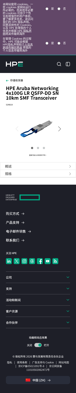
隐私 (9, 362)
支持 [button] (9, 288)
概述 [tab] (8, 166)
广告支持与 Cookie (43, 362)
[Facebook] (40, 261)
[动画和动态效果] (38, 345)
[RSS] (55, 261)
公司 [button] (9, 277)
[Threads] (32, 261)
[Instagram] (24, 261)
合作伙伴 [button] (12, 322)
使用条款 (22, 362)
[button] (59, 63)
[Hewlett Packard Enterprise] (14, 64)
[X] (17, 261)
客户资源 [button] (12, 311)
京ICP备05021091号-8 (31, 366)
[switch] (38, 345)
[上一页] (18, 128)
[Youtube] (48, 261)
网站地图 (64, 362)
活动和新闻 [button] (13, 300)
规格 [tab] (8, 173)
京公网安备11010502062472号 (44, 368)
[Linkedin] (9, 261)
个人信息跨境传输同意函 (18, 46)
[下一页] (57, 128)
